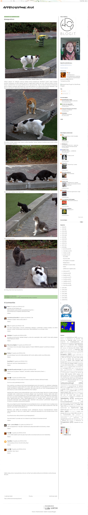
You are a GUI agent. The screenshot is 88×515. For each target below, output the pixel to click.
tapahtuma (79, 406)
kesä (73, 362)
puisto (30, 297)
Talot (61, 406)
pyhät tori (79, 390)
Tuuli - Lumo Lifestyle (12, 424)
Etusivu (31, 496)
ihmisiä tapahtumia (77, 352)
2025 (63, 229)
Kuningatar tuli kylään (69, 260)
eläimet (12, 297)
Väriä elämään (70, 173)
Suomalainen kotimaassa (68, 199)
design (71, 343)
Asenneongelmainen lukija (73, 191)
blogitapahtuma (64, 343)
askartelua (62, 340)
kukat (66, 368)
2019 (63, 241)
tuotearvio (78, 414)
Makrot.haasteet (64, 375)
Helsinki (81, 346)
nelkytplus (81, 379)
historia (64, 348)
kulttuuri (71, 371)
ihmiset (71, 351)
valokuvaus (76, 417)
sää (74, 404)
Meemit (63, 378)
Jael (8, 377)
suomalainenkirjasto (65, 403)
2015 (63, 287)
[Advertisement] (30, 485)
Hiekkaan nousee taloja (69, 264)
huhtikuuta (66, 279)
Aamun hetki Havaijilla (72, 136)
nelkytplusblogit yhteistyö (76, 384)
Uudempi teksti (8, 496)
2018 (63, 243)
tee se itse (76, 409)
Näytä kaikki (80, 217)
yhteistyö (71, 420)
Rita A (8, 306)
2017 (63, 245)
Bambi (70, 340)
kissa (66, 363)
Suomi (81, 403)
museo (79, 378)
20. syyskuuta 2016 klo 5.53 (17, 306)
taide (78, 404)
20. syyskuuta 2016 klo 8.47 (24, 345)
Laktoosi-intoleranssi (67, 114)
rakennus (80, 392)
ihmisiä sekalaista (67, 352)
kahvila (69, 359)
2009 (63, 299)
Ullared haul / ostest (72, 164)
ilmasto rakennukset (77, 354)
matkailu (64, 377)
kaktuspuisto (78, 359)
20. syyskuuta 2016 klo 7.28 (26, 317)
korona (71, 366)
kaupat (77, 360)
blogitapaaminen (74, 341)
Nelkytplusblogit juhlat (65, 384)
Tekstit (64, 91)
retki (64, 395)
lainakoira (81, 371)
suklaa (79, 400)
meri (68, 378)
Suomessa (74, 403)
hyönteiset (70, 349)
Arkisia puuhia (70, 155)
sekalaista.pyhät (79, 398)
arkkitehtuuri (70, 337)
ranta (61, 393)
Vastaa (9, 313)
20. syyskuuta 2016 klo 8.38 (19, 335)
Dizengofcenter (79, 343)
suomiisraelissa (66, 404)
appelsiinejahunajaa (67, 99)
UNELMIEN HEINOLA (72, 200)
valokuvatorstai (63, 417)
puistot (71, 389)
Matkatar (9, 335)
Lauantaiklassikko (65, 372)
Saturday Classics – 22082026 (69, 151)
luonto (70, 374)
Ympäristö (34, 297)
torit (82, 413)
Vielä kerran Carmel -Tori (68, 105)
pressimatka (75, 387)
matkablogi (80, 375)
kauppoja (69, 362)
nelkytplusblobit (72, 381)
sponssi (72, 400)
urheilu (71, 416)
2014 (63, 289)
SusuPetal (10, 361)
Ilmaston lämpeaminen (66, 356)
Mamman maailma (66, 208)
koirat (69, 365)
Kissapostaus (66, 262)
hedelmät (75, 346)
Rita (63, 135)
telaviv (78, 411)
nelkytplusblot (63, 386)
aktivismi (62, 337)
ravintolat (76, 393)
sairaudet (78, 395)
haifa (64, 346)
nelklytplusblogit (71, 379)
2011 (63, 295)
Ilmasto (63, 354)
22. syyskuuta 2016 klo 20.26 (18, 432)
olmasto (64, 387)
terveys (68, 413)
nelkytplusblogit (24, 297)
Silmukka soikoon (66, 172)
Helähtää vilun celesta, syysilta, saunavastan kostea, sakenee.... (74, 184)
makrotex (72, 375)
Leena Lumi (65, 181)
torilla (78, 413)
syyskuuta (66, 255)
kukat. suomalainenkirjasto (66, 369)
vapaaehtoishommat (65, 419)
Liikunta (79, 372)
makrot (78, 374)
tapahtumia (63, 409)
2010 (63, 297)
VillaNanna (64, 144)
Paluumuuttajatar (12, 345)
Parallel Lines (65, 149)
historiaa (70, 348)
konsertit (65, 366)
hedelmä (69, 346)
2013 (63, 291)
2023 (63, 233)
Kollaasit (80, 365)
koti (61, 368)
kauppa (62, 362)
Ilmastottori (77, 356)
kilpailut (77, 362)
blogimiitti (62, 341)
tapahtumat (74, 407)
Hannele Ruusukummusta (14, 369)
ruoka (70, 395)
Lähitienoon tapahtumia (69, 268)
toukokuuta (66, 277)
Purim (76, 389)
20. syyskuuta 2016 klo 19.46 (18, 377)
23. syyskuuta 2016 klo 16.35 (19, 441)
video (82, 419)
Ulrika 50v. (64, 163)
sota (65, 400)
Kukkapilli (64, 154)
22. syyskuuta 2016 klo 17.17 (26, 424)
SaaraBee (9, 441)
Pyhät (72, 390)
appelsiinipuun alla (18, 7)
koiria (75, 365)
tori (73, 413)
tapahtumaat (63, 407)
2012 (63, 293)
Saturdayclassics (63, 396)
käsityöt (76, 371)
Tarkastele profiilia (65, 81)
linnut (62, 374)
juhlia (64, 359)
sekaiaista (71, 396)
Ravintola (68, 393)
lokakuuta (66, 253)
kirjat (61, 363)
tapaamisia (72, 406)
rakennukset (64, 392)
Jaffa (63, 357)
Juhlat (81, 357)
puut (81, 389)
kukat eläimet (79, 368)
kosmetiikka (78, 366)
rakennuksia (73, 392)
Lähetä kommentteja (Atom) (14, 498)
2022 (63, 235)
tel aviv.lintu (72, 411)
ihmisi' (76, 351)
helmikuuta (66, 283)
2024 (63, 231)
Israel (82, 356)
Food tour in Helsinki (67, 109)
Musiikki (62, 379)
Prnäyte (81, 387)
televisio (62, 413)
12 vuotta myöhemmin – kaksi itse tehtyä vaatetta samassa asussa (70, 146)
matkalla (71, 377)
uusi (81, 416)
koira (63, 365)
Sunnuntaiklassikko (66, 401)
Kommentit (65, 93)
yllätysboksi (78, 420)
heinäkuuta (66, 273)
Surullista (65, 256)
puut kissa (66, 390)
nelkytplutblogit (72, 386)
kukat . (72, 368)
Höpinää (77, 349)
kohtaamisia (80, 363)
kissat (19, 297)
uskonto (76, 416)
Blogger (54, 511)
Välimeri (64, 420)
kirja (81, 362)
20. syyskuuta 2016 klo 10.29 (29, 369)
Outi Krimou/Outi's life (13, 317)
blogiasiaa (79, 340)
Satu (8, 325)
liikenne (73, 372)
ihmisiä (80, 351)
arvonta (78, 338)
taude (70, 409)
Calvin (64, 266)
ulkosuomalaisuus (64, 416)
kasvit (69, 360)
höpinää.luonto (64, 351)
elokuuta (65, 271)
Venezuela (76, 419)
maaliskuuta (66, 281)
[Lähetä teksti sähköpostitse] (19, 296)
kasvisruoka (62, 360)
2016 (63, 247)
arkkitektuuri (70, 338)
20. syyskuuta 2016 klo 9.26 (18, 353)
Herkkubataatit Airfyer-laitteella (69, 100)
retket (81, 393)
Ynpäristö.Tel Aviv (78, 422)
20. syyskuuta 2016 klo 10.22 (20, 361)
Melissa (9, 353)
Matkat (77, 377)
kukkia (67, 371)
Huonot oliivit (66, 258)
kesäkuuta (66, 275)
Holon (15, 297)
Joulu (75, 357)
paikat (69, 387)
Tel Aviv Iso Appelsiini (67, 104)
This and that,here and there (69, 108)
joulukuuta (66, 249)
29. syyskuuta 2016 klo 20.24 (18, 449)
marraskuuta (66, 251)
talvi (67, 406)
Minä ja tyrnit (70, 209)
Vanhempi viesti (53, 496)
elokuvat (65, 344)
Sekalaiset (78, 396)
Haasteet (80, 345)
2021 (63, 237)
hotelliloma (62, 349)
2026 (63, 227)
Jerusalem (69, 357)
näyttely (81, 386)
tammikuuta (66, 285)
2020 (63, 239)
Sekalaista (64, 113)
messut (74, 378)
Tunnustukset (67, 414)
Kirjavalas (64, 190)
